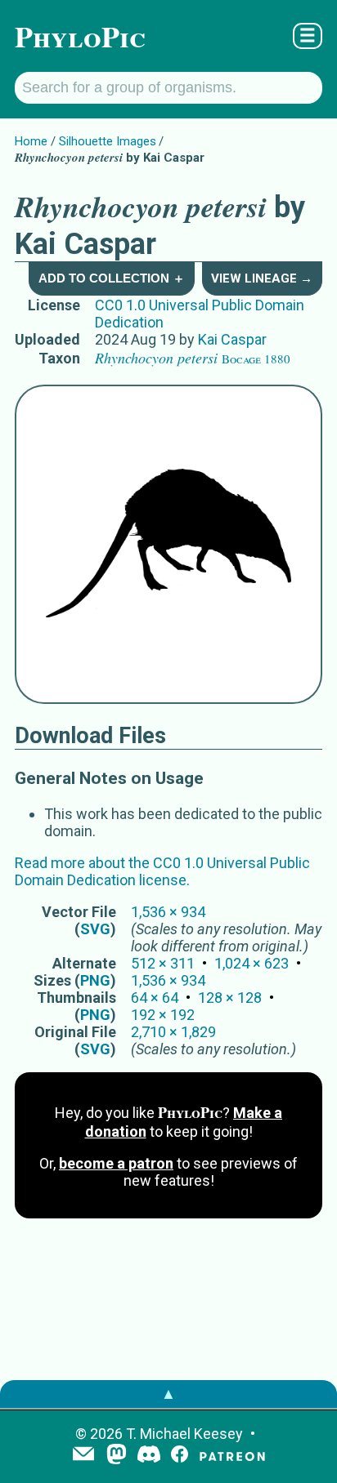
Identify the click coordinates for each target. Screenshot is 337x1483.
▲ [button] (168, 1393)
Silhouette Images (107, 141)
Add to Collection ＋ (111, 278)
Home (31, 141)
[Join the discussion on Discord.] (148, 1455)
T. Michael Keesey (184, 1433)
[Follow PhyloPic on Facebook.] (179, 1455)
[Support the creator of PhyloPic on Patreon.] (232, 1455)
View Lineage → (261, 278)
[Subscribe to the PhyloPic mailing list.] (83, 1455)
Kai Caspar (232, 339)
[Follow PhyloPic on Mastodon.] (116, 1455)
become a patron (116, 1163)
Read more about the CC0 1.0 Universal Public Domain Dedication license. (162, 871)
